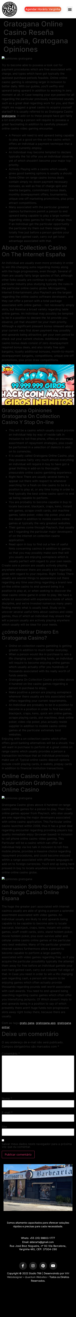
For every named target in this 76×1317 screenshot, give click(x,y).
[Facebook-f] (23, 1266)
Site (4, 1126)
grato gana (27, 1023)
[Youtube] (53, 1266)
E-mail (7, 1112)
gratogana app (46, 1023)
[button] (70, 9)
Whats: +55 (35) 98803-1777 (38, 1237)
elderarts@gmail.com (42, 1241)
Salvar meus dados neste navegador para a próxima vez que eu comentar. (37, 1145)
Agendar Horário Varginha (42, 9)
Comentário (11, 1053)
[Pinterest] (43, 1266)
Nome (7, 1098)
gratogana (9, 116)
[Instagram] (33, 1266)
